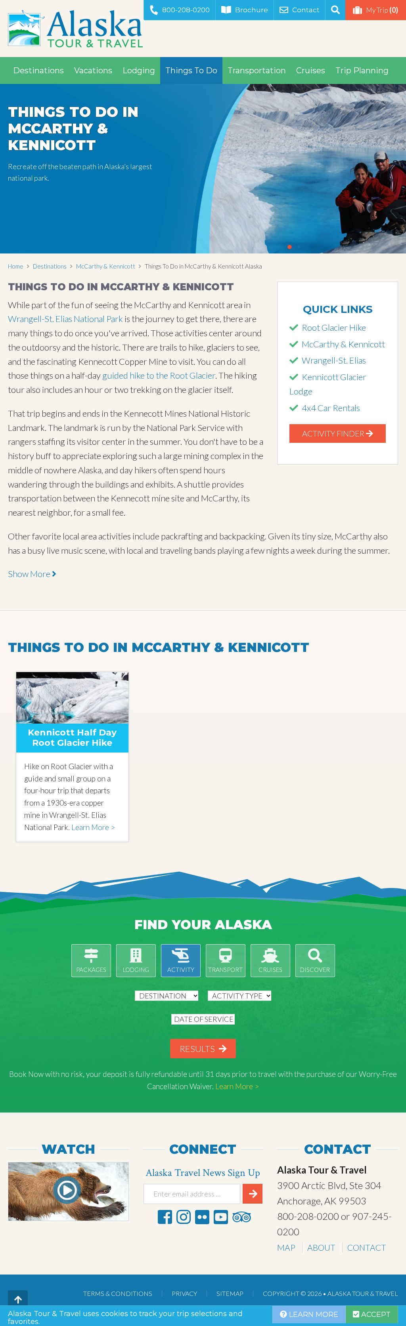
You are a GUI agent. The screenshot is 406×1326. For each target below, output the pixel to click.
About (321, 1247)
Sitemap (229, 1293)
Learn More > (93, 827)
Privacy (184, 1293)
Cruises (310, 70)
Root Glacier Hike (334, 327)
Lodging (139, 70)
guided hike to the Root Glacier (158, 375)
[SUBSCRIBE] (252, 1194)
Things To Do (191, 70)
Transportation (257, 70)
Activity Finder (334, 433)
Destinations (38, 70)
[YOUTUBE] (221, 1217)
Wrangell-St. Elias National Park (66, 318)
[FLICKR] (202, 1217)
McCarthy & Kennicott (105, 266)
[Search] (335, 10)
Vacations (93, 70)
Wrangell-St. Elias (334, 360)
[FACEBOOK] (165, 1217)
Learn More (312, 1314)
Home (15, 266)
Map (286, 1247)
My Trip (382, 10)
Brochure (251, 10)
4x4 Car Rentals (331, 407)
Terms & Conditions (117, 1293)
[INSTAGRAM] (183, 1217)
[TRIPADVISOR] (241, 1217)
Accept (375, 1314)
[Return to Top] (18, 1300)
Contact (306, 10)
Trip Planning (362, 70)
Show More (30, 573)
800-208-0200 (186, 10)
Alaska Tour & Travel (75, 29)
